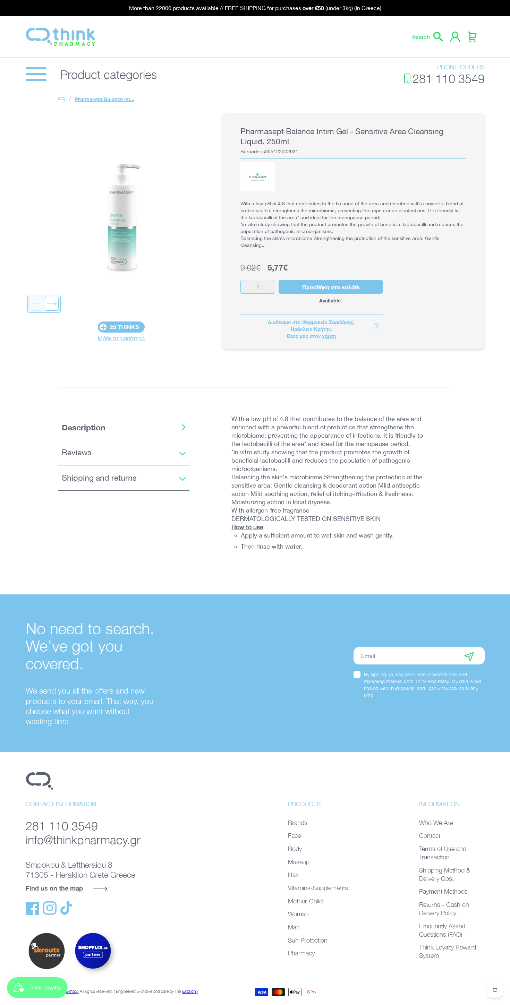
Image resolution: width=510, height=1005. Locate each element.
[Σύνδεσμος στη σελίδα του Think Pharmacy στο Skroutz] (46, 970)
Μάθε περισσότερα (121, 338)
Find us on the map (54, 888)
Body (295, 848)
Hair (293, 874)
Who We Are (436, 822)
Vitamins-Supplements (318, 888)
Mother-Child (305, 901)
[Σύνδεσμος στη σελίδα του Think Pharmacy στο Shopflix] (93, 975)
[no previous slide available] (36, 304)
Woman (298, 914)
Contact (429, 835)
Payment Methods (443, 891)
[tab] (123, 427)
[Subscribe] (469, 656)
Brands (297, 822)
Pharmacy (301, 953)
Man (294, 927)
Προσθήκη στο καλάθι (330, 287)
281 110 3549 (449, 78)
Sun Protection (308, 940)
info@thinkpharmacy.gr (83, 840)
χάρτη (329, 336)
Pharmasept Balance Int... (104, 99)
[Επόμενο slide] (52, 304)
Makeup (298, 862)
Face (294, 835)
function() (190, 991)
